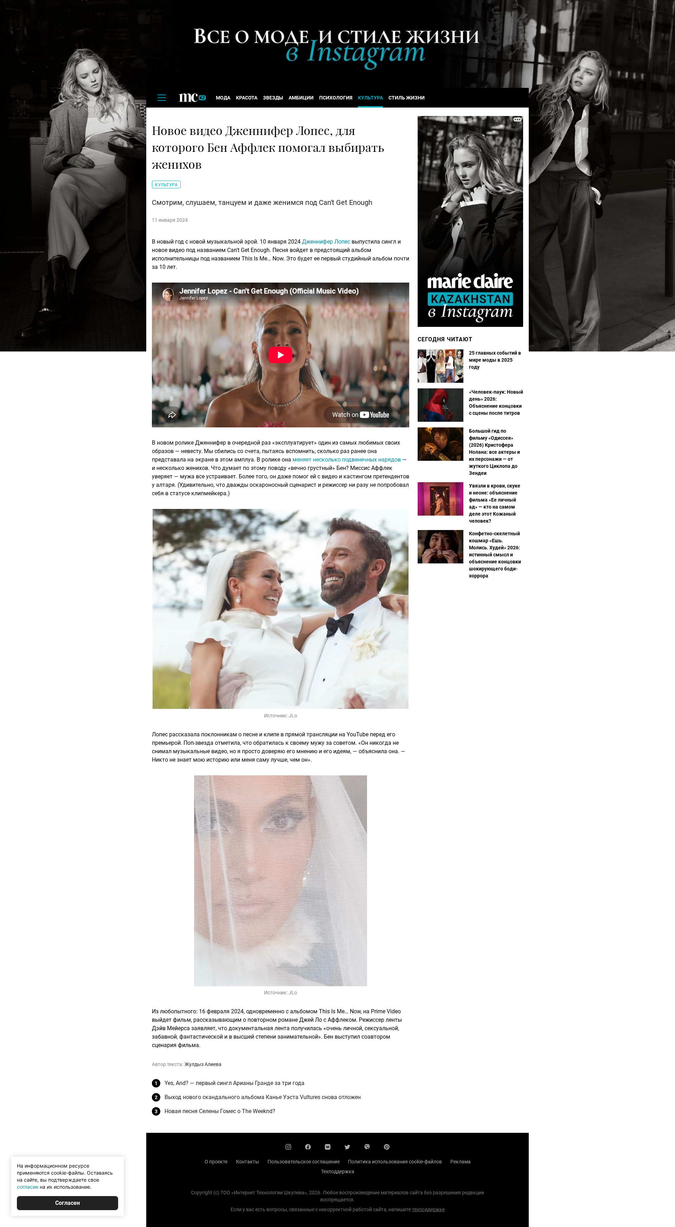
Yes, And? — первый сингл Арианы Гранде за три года (234, 1083)
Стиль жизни (406, 98)
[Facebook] (308, 1147)
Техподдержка (337, 1171)
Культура (370, 98)
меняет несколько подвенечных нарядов (347, 459)
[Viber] (367, 1147)
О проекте (216, 1161)
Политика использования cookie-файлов (395, 1161)
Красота (246, 98)
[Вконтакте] (327, 1147)
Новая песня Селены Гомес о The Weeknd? (220, 1111)
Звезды (273, 98)
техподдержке (428, 1209)
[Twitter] (347, 1147)
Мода (223, 98)
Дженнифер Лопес (326, 241)
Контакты (247, 1161)
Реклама (460, 1161)
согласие (27, 1187)
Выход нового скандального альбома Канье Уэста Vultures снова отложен (263, 1097)
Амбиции (301, 98)
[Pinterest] (387, 1147)
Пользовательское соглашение (304, 1161)
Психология (335, 98)
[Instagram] (288, 1147)
